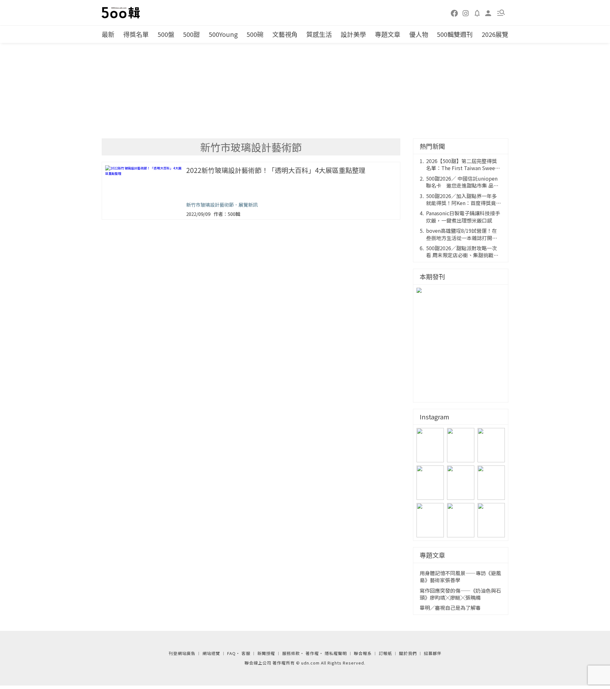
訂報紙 (385, 653)
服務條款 (291, 653)
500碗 (255, 34)
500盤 (166, 34)
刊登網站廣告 (182, 653)
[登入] (488, 12)
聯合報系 (363, 653)
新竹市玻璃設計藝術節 (210, 204)
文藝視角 (285, 34)
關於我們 (408, 653)
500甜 (191, 34)
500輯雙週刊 (455, 34)
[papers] (477, 12)
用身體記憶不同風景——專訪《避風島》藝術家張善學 (460, 576)
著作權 (312, 653)
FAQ (231, 653)
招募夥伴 (433, 653)
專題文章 (387, 34)
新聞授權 (266, 653)
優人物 (418, 34)
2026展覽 (495, 34)
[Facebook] (454, 12)
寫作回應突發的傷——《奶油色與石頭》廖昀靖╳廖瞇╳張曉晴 (460, 594)
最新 (108, 34)
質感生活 (319, 34)
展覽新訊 (248, 204)
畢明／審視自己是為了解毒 (450, 607)
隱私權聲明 (336, 653)
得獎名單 (136, 34)
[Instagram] (465, 12)
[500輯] (122, 12)
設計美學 (353, 34)
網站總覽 (211, 653)
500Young (223, 34)
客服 (245, 653)
